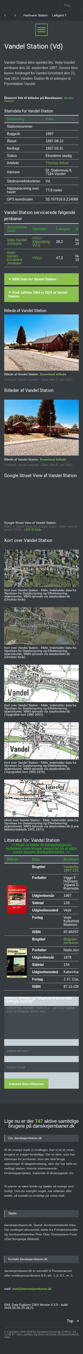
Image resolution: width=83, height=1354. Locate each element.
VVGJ (37, 258)
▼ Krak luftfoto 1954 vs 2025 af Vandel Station (37, 294)
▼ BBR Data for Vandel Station (32, 279)
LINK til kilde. (33, 529)
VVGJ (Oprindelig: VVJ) (41, 241)
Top (70, 1321)
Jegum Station (60, 15)
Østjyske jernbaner (71, 941)
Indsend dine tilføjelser (26, 1084)
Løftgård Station (34, 15)
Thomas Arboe (57, 163)
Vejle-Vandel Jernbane (17, 241)
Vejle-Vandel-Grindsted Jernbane (14, 258)
